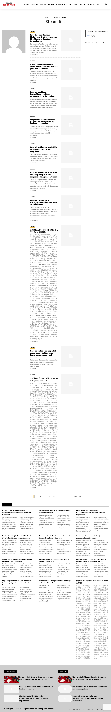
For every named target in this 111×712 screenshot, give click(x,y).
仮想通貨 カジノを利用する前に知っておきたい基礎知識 (44, 231)
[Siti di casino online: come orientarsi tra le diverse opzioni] (11, 689)
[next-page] (54, 496)
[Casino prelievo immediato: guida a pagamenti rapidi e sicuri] (71, 97)
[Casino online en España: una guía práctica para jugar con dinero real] (71, 356)
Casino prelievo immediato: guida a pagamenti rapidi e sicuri (43, 94)
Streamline (34, 55)
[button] (106, 4)
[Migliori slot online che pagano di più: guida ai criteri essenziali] (71, 125)
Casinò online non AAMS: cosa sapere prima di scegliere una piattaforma (43, 175)
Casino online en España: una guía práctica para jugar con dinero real (43, 353)
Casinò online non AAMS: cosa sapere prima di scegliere (43, 149)
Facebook (76, 709)
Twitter (102, 709)
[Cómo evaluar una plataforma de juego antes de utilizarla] (71, 205)
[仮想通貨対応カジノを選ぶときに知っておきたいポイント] (71, 384)
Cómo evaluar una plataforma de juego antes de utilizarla (43, 202)
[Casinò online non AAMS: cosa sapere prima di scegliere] (71, 152)
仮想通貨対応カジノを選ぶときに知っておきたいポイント (44, 379)
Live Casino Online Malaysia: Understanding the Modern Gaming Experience (43, 38)
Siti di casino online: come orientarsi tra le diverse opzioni (36, 687)
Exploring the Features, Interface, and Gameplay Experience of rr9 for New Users (17, 582)
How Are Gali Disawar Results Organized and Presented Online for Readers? (16, 512)
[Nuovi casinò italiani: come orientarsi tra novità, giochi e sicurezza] (71, 70)
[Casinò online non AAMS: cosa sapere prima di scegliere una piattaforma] (71, 178)
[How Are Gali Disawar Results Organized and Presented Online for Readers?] (11, 679)
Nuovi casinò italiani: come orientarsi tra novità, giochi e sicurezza (44, 66)
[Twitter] (97, 709)
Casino (32, 31)
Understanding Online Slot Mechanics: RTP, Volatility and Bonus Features (17, 537)
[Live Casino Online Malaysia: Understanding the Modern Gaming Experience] (71, 40)
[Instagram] (84, 709)
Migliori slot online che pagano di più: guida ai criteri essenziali (42, 122)
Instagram (90, 709)
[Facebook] (70, 709)
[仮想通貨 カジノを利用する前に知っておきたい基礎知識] (71, 235)
